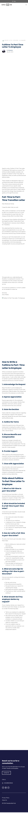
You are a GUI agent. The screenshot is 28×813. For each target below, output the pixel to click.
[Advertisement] (14, 25)
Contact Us (6, 773)
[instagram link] (3, 788)
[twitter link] (6, 788)
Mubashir (10, 50)
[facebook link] (8, 788)
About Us (4, 800)
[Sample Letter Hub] (7, 5)
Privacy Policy (5, 798)
